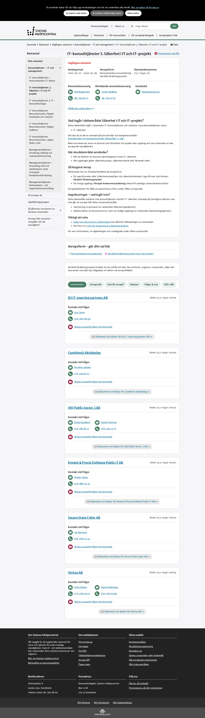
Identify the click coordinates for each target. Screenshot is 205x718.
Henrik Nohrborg (109, 587)
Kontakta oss (135, 651)
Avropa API (84, 660)
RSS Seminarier (101, 702)
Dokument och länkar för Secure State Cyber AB (123, 556)
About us (119, 26)
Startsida (31, 44)
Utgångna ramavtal (62, 44)
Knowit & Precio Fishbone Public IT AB (95, 462)
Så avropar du (35, 195)
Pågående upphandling (80, 108)
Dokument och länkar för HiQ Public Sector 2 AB (123, 446)
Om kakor (83, 646)
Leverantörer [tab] (77, 284)
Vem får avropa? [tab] (115, 284)
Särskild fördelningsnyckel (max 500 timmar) (131, 253)
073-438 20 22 (82, 593)
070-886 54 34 (82, 483)
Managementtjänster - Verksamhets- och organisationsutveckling (41, 185)
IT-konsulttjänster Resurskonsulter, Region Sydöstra (41, 126)
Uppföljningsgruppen (38, 202)
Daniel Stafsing (109, 422)
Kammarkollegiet (100, 26)
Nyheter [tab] (134, 284)
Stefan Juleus (81, 477)
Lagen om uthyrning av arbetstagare (92, 222)
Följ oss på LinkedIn (138, 683)
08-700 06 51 (81, 98)
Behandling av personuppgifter (43, 663)
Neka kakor (133, 13)
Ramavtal (99, 35)
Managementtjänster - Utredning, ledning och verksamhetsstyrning (41, 152)
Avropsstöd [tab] (95, 284)
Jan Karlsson (80, 532)
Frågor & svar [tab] (151, 284)
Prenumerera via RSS (168, 53)
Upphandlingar (81, 35)
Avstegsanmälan (137, 642)
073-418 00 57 (81, 373)
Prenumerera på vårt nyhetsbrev (145, 688)
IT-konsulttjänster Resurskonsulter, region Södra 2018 (41, 139)
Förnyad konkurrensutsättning (86, 253)
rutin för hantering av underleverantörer (107, 226)
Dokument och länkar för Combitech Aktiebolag (122, 391)
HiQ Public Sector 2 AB (84, 408)
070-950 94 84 (109, 593)
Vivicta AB (75, 572)
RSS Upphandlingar (122, 702)
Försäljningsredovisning (141, 646)
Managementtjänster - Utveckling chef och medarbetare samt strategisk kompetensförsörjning (41, 169)
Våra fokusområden (139, 664)
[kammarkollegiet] (102, 712)
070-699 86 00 (82, 318)
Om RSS (82, 651)
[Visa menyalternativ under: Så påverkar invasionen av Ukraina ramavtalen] (61, 210)
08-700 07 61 (109, 98)
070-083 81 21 (81, 428)
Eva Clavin (79, 312)
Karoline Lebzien (82, 367)
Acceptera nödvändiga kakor (107, 13)
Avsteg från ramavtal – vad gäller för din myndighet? (40, 221)
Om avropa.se (85, 642)
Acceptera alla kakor (76, 13)
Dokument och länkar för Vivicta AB (123, 611)
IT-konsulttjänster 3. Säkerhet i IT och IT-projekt (40, 90)
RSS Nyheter (84, 702)
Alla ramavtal (35, 61)
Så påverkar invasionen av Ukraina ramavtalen (41, 210)
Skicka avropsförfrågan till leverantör (93, 327)
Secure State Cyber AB (84, 517)
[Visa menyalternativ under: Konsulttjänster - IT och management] (61, 66)
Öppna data (84, 664)
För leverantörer (117, 35)
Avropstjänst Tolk (168, 35)
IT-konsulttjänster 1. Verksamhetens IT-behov (42, 79)
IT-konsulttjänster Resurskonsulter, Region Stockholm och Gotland (41, 113)
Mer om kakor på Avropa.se (145, 7)
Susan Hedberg (109, 92)
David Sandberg (82, 422)
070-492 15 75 (108, 428)
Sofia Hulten (80, 587)
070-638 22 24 (82, 538)
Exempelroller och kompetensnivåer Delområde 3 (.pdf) (96, 138)
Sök (174, 26)
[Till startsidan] (42, 30)
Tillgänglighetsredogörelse (91, 655)
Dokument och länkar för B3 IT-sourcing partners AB (123, 336)
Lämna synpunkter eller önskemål (146, 655)
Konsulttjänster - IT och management (94, 44)
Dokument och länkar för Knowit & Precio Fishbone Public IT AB (122, 501)
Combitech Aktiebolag (84, 353)
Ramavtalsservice (151, 92)
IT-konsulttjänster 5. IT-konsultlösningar (41, 102)
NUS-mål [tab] (169, 284)
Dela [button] (176, 44)
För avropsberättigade (142, 35)
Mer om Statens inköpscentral (43, 658)
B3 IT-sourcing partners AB (88, 297)
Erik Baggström (82, 92)
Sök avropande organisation (143, 660)
